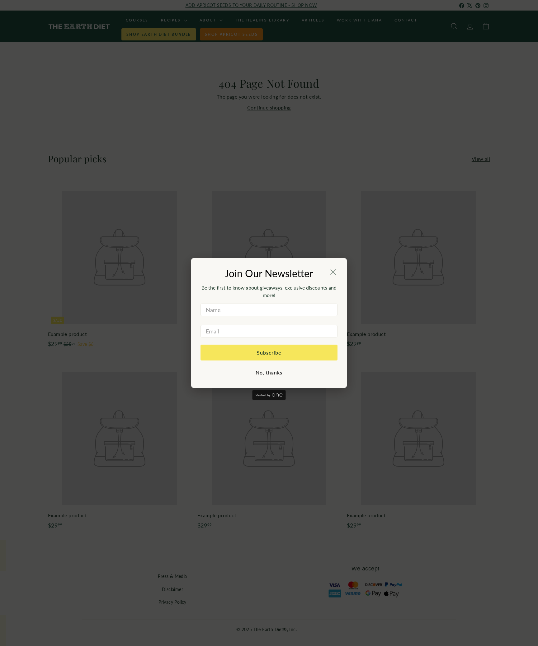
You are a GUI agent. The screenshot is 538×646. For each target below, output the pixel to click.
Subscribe (269, 353)
